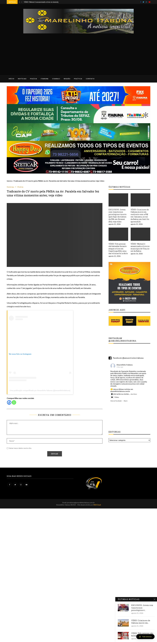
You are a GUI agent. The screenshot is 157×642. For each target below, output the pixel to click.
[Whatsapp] (14, 402)
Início (11, 79)
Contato (90, 79)
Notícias (22, 79)
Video (116, 397)
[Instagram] (146, 2)
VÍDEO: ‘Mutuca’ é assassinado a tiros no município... (42, 2)
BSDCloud (97, 505)
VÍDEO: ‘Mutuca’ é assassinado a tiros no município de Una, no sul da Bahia (140, 247)
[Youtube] (149, 2)
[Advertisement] (78, 52)
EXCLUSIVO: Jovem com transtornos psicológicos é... (142, 607)
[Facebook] (140, 2)
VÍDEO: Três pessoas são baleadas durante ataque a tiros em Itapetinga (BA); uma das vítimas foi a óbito (118, 249)
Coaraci (56, 79)
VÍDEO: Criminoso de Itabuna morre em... (140, 621)
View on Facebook (116, 401)
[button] (145, 636)
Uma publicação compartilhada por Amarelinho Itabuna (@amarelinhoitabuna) (40, 390)
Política (78, 79)
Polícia (33, 79)
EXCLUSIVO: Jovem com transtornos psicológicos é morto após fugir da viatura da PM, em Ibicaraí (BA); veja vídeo (117, 215)
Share (125, 401)
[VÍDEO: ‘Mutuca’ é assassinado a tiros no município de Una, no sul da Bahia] (140, 234)
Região (67, 79)
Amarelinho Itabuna (125, 365)
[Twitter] (143, 2)
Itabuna (44, 79)
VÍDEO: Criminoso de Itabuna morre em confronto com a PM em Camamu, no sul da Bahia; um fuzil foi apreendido (140, 215)
